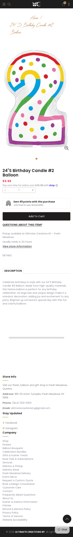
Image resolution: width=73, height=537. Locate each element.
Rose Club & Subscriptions (18, 459)
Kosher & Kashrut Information (20, 502)
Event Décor (10, 477)
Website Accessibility (15, 519)
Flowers (7, 444)
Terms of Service (13, 516)
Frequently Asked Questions (19, 494)
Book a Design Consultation (19, 484)
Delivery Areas (11, 469)
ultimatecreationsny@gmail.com (30, 408)
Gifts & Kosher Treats (15, 455)
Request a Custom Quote (18, 480)
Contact (8, 491)
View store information (17, 246)
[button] (4, 4)
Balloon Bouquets (13, 448)
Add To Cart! (37, 216)
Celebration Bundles (14, 451)
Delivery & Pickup (13, 466)
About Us (8, 498)
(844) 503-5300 (22, 403)
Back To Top (68, 520)
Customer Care (12, 487)
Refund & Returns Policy (17, 509)
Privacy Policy (11, 512)
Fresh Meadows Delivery (17, 473)
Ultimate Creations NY (30, 532)
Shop (5, 441)
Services (7, 462)
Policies (7, 505)
